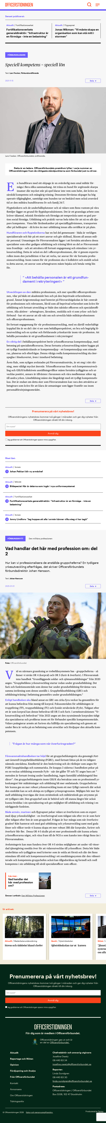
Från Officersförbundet (22, 1076)
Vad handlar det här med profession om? (20, 882)
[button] (89, 4)
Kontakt (14, 1083)
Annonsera (16, 1089)
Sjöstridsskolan (19, 941)
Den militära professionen (40, 538)
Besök (7, 941)
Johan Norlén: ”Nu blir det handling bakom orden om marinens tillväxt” (77, 33)
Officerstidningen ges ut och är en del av (56, 1041)
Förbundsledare (16, 55)
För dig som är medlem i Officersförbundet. (53, 1033)
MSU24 (18, 482)
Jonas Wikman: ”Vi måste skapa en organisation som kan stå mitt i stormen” (28, 33)
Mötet (54, 941)
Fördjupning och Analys (23, 1070)
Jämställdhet (65, 941)
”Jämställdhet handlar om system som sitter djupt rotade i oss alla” (69, 949)
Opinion (14, 1064)
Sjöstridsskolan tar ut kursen (22, 945)
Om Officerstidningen (21, 1095)
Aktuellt (10, 25)
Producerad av (94, 1111)
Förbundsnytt (15, 538)
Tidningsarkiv (17, 1101)
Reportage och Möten (21, 1058)
